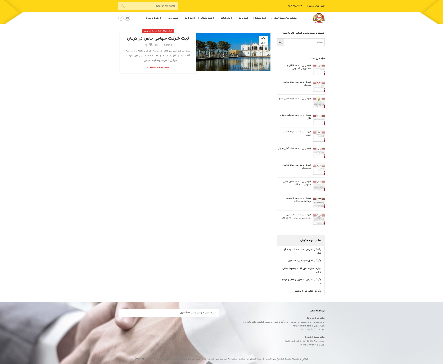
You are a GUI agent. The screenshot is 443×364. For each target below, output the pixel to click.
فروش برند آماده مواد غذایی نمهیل (297, 133)
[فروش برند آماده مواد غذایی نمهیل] (319, 136)
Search (123, 6)
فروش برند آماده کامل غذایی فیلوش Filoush (297, 183)
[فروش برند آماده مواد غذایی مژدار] (319, 152)
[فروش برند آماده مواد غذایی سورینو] (319, 86)
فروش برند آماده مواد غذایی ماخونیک (297, 167)
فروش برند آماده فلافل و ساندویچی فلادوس (299, 67)
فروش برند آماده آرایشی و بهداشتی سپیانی (298, 200)
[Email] (127, 18)
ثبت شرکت (167, 31)
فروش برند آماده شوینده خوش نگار (295, 117)
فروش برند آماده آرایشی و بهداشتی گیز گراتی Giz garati (296, 216)
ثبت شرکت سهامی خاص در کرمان (158, 38)
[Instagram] (121, 18)
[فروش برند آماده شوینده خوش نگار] (319, 119)
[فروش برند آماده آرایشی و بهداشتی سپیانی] (319, 202)
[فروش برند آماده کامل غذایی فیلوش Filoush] (319, 185)
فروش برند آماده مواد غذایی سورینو (297, 84)
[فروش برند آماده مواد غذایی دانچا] (319, 102)
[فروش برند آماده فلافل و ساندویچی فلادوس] (319, 69)
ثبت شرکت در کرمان (152, 31)
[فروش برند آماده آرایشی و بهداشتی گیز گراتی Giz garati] (319, 219)
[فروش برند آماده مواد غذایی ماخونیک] (319, 169)
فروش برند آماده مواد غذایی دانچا (294, 98)
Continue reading (158, 68)
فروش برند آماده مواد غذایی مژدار (294, 148)
